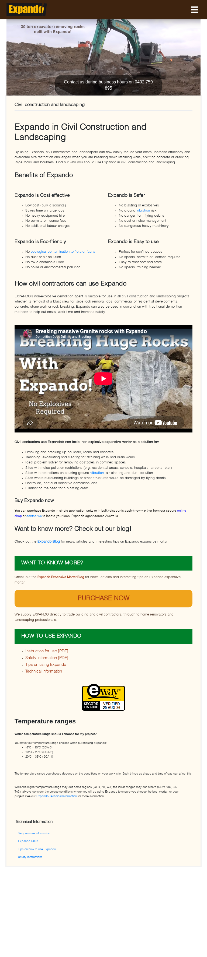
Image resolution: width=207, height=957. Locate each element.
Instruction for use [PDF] (46, 651)
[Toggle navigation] (195, 10)
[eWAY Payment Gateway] (103, 697)
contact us (34, 516)
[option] (103, 58)
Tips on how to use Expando (37, 849)
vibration (143, 210)
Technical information (43, 671)
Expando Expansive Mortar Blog (60, 577)
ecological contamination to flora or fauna (63, 252)
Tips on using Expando (45, 665)
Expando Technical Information (56, 796)
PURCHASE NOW (103, 598)
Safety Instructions (30, 857)
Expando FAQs (28, 841)
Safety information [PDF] (46, 658)
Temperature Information (34, 833)
